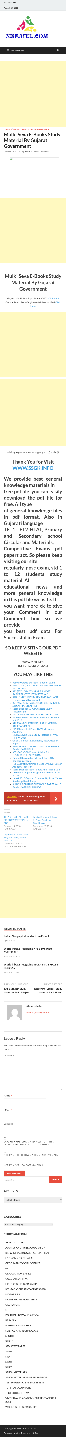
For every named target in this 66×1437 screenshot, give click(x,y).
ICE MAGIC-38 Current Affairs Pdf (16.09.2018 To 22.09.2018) (30, 753)
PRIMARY (10, 1320)
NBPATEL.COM (28, 1428)
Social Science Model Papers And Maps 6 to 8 (36, 769)
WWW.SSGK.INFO (33, 468)
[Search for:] (33, 1179)
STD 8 (8, 1361)
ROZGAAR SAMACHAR (18, 1325)
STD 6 (8, 1351)
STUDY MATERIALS (41, 129)
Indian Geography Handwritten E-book (27, 936)
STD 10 (9, 1340)
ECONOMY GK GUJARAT (19, 1257)
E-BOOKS (8, 129)
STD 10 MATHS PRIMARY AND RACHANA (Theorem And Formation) (35, 698)
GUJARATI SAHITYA (16, 1278)
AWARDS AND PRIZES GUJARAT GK (25, 1247)
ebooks (16, 129)
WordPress (21, 1433)
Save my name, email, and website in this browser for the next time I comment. (29, 1143)
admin (27, 151)
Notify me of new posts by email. (24, 1165)
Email (8, 1110)
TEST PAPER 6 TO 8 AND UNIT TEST (24, 1382)
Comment (10, 1055)
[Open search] (58, 50)
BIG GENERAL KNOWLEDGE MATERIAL (27, 1252)
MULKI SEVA (27, 129)
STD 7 (8, 1356)
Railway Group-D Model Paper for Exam (33, 682)
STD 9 (8, 1366)
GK (7, 1268)
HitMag (34, 1433)
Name (8, 1096)
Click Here (53, 298)
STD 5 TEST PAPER (15, 1346)
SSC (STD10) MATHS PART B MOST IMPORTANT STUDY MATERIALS (31, 693)
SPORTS (9, 1335)
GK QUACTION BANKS (18, 1273)
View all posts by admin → (39, 1012)
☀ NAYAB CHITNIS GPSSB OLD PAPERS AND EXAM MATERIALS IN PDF (36, 786)
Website (9, 1124)
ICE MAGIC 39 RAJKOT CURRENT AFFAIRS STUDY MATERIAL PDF (36, 704)
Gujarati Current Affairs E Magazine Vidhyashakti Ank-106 (16, 837)
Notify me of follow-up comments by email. (31, 1155)
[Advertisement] (33, 94)
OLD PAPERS (12, 1304)
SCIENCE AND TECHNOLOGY (21, 1330)
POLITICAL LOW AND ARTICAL (22, 1315)
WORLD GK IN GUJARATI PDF (22, 1406)
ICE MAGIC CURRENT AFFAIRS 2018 (25, 1289)
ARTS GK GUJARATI (16, 1242)
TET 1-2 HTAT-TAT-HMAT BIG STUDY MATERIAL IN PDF (16, 820)
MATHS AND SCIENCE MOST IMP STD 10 (35, 714)
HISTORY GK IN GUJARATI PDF (22, 1283)
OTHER (9, 1309)
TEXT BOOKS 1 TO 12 (17, 1392)
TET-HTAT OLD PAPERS (18, 1387)
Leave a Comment (41, 151)
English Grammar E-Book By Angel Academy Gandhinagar (45, 820)
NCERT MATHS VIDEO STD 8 (21, 1299)
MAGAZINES (12, 1294)
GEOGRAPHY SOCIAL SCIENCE (22, 1263)
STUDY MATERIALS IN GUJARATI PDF (26, 1377)
